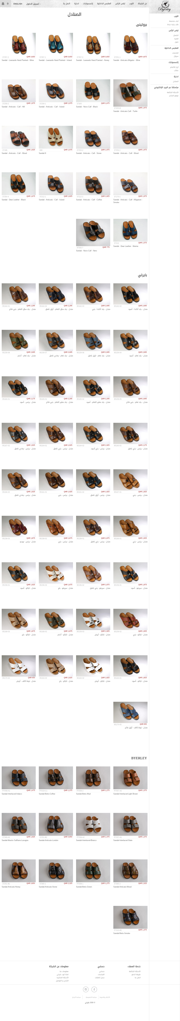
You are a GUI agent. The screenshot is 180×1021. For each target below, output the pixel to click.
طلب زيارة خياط (172, 24)
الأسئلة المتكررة (62, 977)
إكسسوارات (88, 3)
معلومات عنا (64, 971)
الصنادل (175, 81)
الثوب (131, 3)
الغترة (176, 38)
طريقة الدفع (136, 974)
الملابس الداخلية (104, 3)
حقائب (176, 70)
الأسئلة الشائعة (172, 92)
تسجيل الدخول (32, 4)
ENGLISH (18, 4)
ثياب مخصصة (173, 21)
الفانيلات (175, 53)
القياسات (101, 974)
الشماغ (176, 35)
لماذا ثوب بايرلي (62, 974)
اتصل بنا (66, 3)
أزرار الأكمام (174, 67)
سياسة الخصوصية (91, 997)
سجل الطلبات (99, 977)
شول (176, 42)
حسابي (101, 971)
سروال (176, 56)
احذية (76, 3)
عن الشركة (142, 3)
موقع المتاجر (173, 95)
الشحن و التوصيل (62, 980)
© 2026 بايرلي (90, 1002)
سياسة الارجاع (76, 997)
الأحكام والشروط (105, 997)
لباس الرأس (120, 3)
